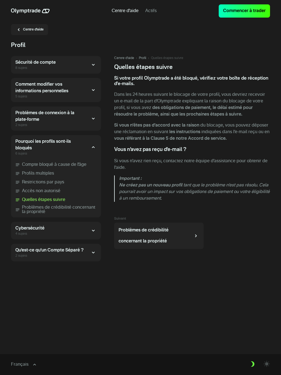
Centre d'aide (124, 58)
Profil (142, 58)
